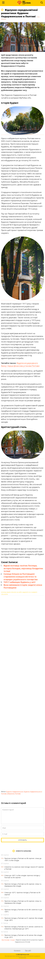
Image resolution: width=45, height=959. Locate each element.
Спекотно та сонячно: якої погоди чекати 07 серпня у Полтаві (24, 868)
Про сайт (28, 950)
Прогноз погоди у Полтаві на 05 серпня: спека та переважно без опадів (22, 885)
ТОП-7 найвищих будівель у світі (19, 582)
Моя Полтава (5, 940)
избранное (10, 794)
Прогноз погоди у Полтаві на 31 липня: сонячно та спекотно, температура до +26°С (23, 928)
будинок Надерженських (14, 792)
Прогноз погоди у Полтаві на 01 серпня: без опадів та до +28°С (23, 919)
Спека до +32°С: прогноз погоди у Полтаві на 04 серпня (22, 893)
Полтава (18, 794)
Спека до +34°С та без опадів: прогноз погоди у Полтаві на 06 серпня (22, 876)
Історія (13, 940)
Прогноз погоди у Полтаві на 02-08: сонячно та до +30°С (23, 911)
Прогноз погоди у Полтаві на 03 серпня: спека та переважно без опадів (22, 902)
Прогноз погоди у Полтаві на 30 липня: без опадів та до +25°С (23, 936)
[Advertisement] (22, 692)
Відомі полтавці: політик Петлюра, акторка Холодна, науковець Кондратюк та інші (23, 568)
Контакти (17, 950)
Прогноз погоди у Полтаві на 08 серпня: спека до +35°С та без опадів (22, 859)
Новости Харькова (23, 851)
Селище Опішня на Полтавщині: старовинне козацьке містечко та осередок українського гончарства (21, 577)
